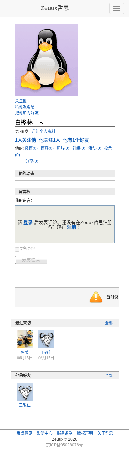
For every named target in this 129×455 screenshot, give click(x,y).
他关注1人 (50, 140)
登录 (28, 222)
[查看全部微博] (41, 123)
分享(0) (31, 161)
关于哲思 (105, 433)
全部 (109, 323)
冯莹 (25, 352)
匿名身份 (27, 248)
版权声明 (85, 433)
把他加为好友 (27, 113)
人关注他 (26, 140)
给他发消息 (25, 107)
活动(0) (95, 148)
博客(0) (48, 148)
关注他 (21, 101)
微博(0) (32, 148)
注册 (71, 227)
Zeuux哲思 (55, 8)
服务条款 (65, 433)
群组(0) (79, 148)
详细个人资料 (43, 131)
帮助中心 (45, 433)
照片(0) (63, 148)
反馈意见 (24, 433)
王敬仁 (46, 352)
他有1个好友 (76, 140)
